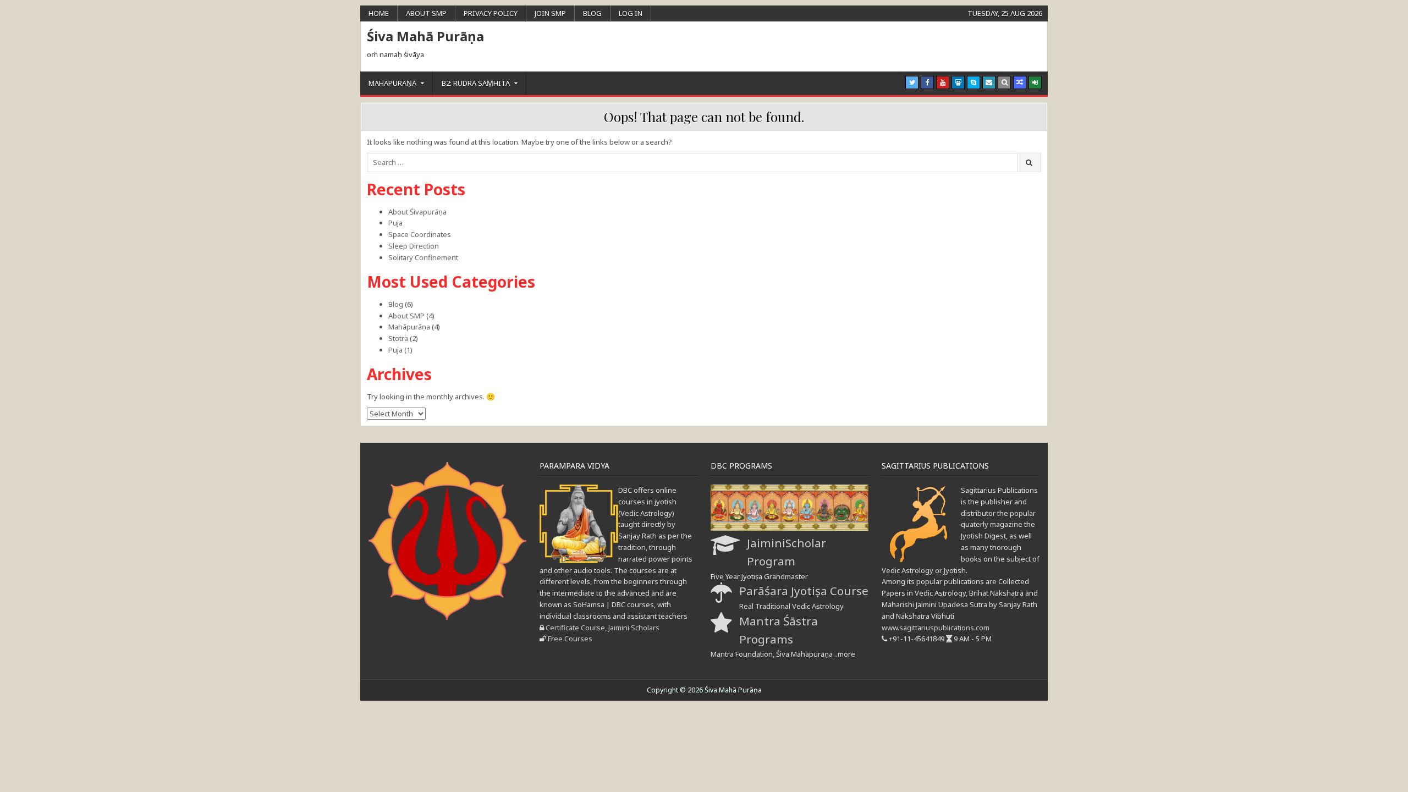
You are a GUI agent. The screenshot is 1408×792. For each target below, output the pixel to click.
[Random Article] (1019, 82)
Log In (630, 13)
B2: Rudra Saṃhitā (476, 83)
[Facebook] (927, 82)
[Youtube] (942, 82)
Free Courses (570, 639)
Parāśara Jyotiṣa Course (803, 590)
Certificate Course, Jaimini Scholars (602, 627)
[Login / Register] (1035, 82)
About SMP (426, 13)
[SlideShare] (958, 82)
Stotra (398, 338)
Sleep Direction (413, 246)
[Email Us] (989, 82)
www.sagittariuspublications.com (935, 627)
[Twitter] (912, 82)
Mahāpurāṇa (392, 83)
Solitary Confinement (423, 257)
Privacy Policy (491, 13)
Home (379, 13)
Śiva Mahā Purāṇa (425, 36)
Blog (592, 13)
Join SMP (550, 13)
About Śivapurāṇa (417, 212)
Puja (395, 223)
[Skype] (973, 82)
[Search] (1004, 82)
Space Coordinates (419, 234)
